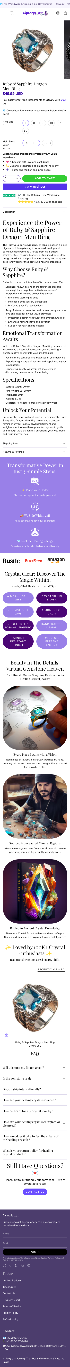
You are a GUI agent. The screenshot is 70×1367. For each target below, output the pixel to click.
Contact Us (9, 1293)
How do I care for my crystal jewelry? (28, 1111)
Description (9, 211)
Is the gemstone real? (17, 1078)
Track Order (9, 1287)
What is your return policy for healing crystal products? (28, 1152)
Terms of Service (10, 1260)
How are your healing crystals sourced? (29, 1100)
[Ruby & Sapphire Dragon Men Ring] (35, 1007)
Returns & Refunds (13, 451)
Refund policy (10, 1319)
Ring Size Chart (11, 1300)
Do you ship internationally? (22, 1089)
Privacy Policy (54, 1258)
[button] (12, 13)
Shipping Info (10, 443)
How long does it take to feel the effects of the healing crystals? (30, 1138)
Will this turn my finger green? (23, 1067)
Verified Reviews (12, 1280)
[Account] (58, 13)
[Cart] (65, 13)
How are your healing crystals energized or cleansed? (31, 1123)
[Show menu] (4, 13)
